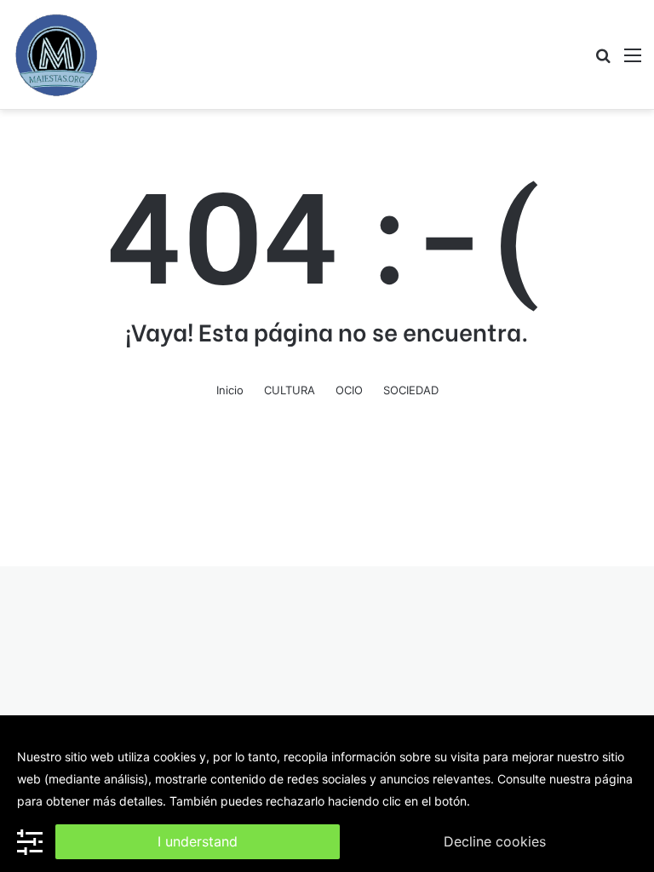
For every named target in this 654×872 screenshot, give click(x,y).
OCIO (349, 390)
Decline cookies (495, 841)
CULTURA (289, 390)
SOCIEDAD (411, 390)
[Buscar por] (602, 61)
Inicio (230, 390)
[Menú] (632, 61)
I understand (198, 841)
